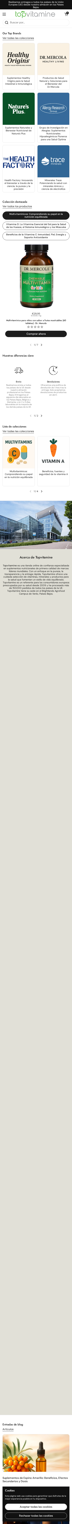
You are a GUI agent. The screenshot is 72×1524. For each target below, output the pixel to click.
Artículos (8, 1429)
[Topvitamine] (35, 14)
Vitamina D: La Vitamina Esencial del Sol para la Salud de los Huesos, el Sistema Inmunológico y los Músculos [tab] (36, 226)
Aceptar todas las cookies (36, 1507)
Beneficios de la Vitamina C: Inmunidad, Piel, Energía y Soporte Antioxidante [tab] (36, 236)
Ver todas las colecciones (18, 38)
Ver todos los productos (17, 206)
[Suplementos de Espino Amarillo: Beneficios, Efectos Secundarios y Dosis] (36, 1453)
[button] (66, 14)
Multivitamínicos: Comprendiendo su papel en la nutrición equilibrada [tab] (36, 215)
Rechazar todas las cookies (36, 1515)
